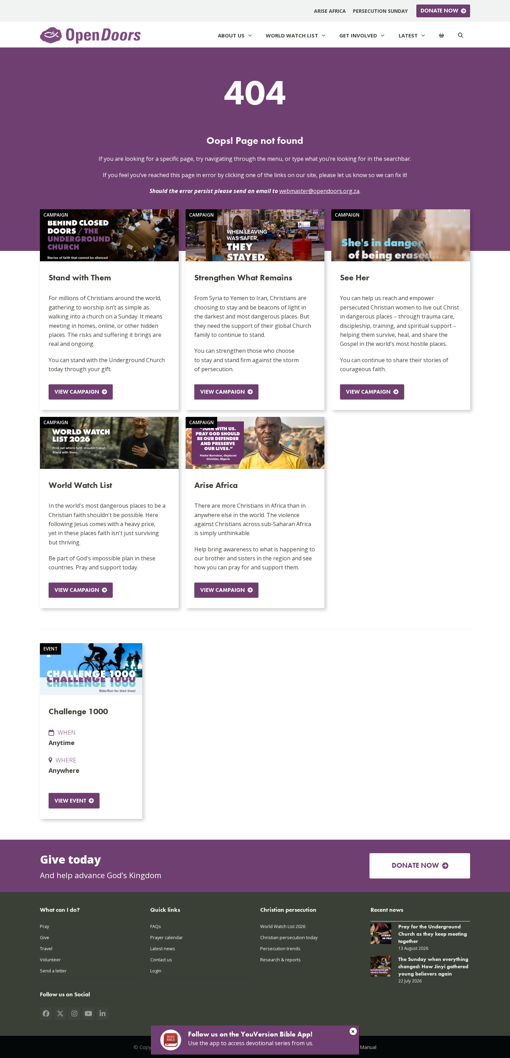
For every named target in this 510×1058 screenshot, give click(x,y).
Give (44, 937)
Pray (44, 926)
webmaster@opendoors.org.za (319, 191)
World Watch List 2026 (282, 926)
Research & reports (280, 959)
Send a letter (53, 971)
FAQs (155, 926)
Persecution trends (280, 948)
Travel (46, 948)
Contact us (161, 959)
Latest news (162, 948)
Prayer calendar (166, 937)
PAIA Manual (362, 1046)
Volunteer (50, 959)
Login (155, 971)
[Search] (460, 35)
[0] (441, 35)
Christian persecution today (288, 937)
